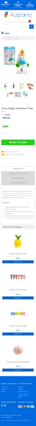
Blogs (3, 391)
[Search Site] (31, 27)
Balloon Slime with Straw (18, 290)
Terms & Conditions (23, 393)
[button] (11, 152)
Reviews (14, 183)
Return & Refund (22, 391)
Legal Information (23, 395)
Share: (3, 114)
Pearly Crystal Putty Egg (18, 326)
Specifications (18, 178)
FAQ (7, 22)
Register (25, 22)
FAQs (19, 397)
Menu (6, 33)
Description (18, 169)
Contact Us (12, 22)
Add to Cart (19, 142)
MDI (3, 111)
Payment (20, 387)
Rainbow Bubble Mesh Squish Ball (18, 362)
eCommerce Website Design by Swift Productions (15, 420)
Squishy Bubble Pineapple (18, 254)
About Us (3, 389)
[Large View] (5, 85)
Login (19, 22)
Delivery (20, 389)
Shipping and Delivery (18, 173)
